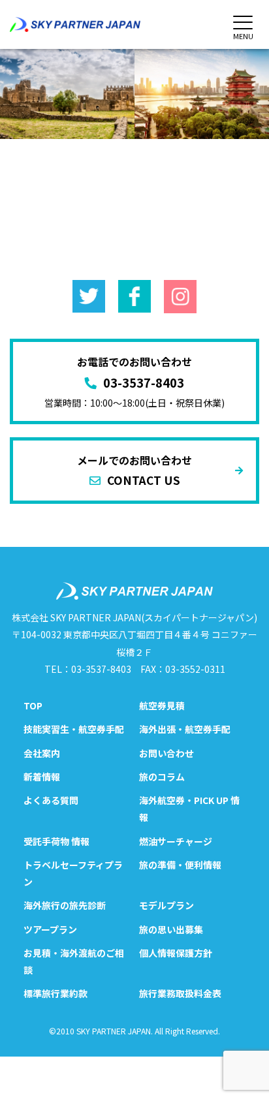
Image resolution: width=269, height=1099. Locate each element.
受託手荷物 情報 (56, 841)
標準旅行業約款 (55, 993)
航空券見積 (162, 705)
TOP (33, 705)
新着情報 (42, 776)
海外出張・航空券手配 (184, 728)
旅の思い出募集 (171, 929)
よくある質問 (51, 800)
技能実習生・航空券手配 (74, 728)
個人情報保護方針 (175, 952)
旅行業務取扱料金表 (180, 993)
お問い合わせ (166, 753)
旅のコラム (162, 776)
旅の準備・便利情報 (180, 864)
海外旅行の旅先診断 (65, 905)
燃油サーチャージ (175, 841)
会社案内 (42, 753)
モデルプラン (166, 905)
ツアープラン (50, 929)
